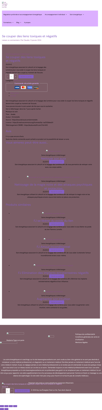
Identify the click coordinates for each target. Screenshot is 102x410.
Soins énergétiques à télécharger (18, 54)
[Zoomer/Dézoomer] (2, 406)
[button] (66, 15)
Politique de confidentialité (85, 334)
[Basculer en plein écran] (6, 406)
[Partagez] (11, 406)
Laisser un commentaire (11, 40)
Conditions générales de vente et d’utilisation (87, 338)
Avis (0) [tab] (13, 96)
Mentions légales (81, 342)
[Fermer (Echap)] (15, 406)
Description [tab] (15, 93)
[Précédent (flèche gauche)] (2, 409)
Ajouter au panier (26, 77)
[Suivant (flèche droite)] (6, 409)
